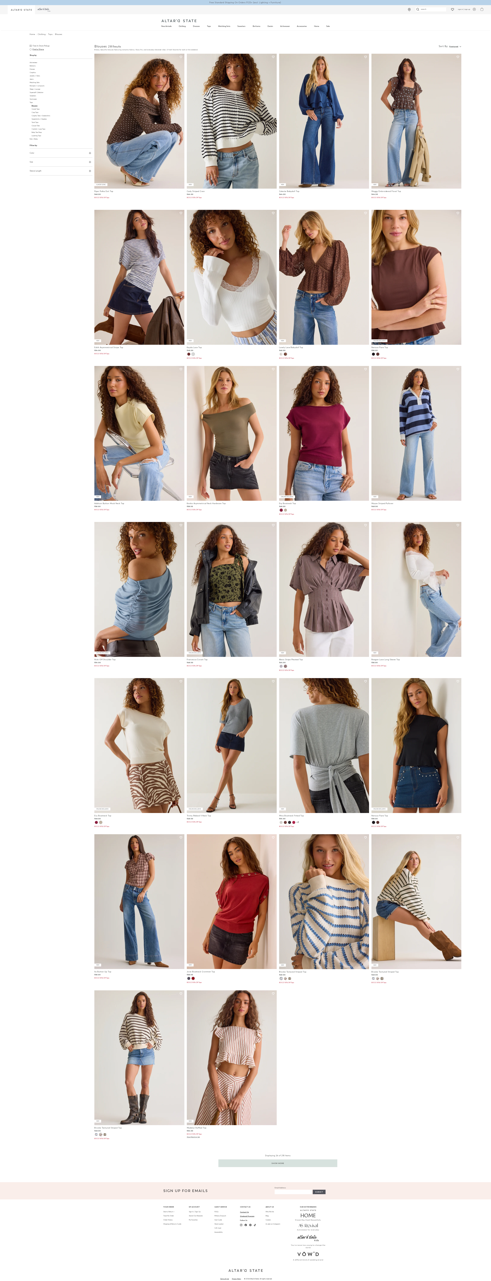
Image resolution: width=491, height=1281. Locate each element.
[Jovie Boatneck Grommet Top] (232, 901)
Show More (278, 1163)
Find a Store (38, 49)
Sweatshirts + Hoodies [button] (39, 119)
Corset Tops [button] (36, 109)
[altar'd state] (179, 20)
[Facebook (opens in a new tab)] (245, 1225)
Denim (270, 26)
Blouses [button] (34, 106)
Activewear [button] (33, 62)
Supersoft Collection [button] (36, 92)
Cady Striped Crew (196, 191)
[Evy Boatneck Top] (324, 433)
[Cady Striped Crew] (232, 121)
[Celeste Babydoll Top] (324, 121)
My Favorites (193, 1220)
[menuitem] (166, 26)
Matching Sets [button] (35, 82)
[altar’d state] (21, 9)
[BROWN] (285, 822)
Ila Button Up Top (102, 972)
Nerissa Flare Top (379, 347)
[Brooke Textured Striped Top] (324, 901)
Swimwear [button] (33, 99)
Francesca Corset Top (197, 660)
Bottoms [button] (33, 66)
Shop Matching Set (193, 1137)
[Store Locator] (409, 9)
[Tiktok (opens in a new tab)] (254, 1225)
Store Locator (219, 1224)
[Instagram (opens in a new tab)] (241, 1225)
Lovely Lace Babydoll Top (291, 347)
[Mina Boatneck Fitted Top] (324, 745)
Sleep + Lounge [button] (35, 89)
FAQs (216, 1212)
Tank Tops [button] (35, 122)
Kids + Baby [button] (34, 139)
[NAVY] (188, 978)
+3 (298, 822)
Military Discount (220, 1216)
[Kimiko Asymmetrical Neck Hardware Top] (232, 433)
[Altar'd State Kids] (308, 1238)
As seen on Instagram (273, 1224)
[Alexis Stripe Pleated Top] (324, 589)
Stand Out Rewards (196, 1216)
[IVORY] (193, 354)
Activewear (285, 26)
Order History (168, 1220)
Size (31, 162)
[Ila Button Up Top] (139, 901)
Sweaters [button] (33, 96)
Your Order (168, 1207)
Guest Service (220, 1207)
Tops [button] (31, 102)
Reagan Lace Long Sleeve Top (385, 660)
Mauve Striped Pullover (382, 503)
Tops (209, 26)
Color (32, 153)
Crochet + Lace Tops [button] (38, 129)
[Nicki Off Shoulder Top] (139, 589)
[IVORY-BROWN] (285, 978)
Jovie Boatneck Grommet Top (201, 972)
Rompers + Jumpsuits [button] (37, 86)
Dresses (196, 26)
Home (316, 26)
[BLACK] (373, 354)
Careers (268, 1220)
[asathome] (308, 1213)
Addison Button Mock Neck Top (109, 503)
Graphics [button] (33, 72)
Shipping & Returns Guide (172, 1224)
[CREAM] (285, 510)
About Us (270, 1207)
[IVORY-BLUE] (281, 978)
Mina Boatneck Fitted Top (291, 816)
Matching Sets (224, 26)
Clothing (182, 26)
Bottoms (256, 26)
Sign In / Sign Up (194, 1212)
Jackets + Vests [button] (35, 76)
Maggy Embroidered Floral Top (386, 191)
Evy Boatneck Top (287, 503)
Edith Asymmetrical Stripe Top (108, 347)
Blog (267, 1216)
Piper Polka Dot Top (103, 191)
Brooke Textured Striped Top (292, 972)
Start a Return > (168, 1212)
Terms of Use (224, 1279)
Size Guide (218, 1220)
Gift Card (217, 1228)
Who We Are (270, 1212)
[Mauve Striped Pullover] (416, 433)
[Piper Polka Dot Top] (139, 121)
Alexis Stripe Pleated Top (291, 660)
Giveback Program (247, 1216)
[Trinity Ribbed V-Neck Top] (232, 745)
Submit (319, 1192)
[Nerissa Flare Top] (416, 277)
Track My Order (168, 1216)
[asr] (308, 1225)
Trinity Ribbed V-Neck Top (199, 816)
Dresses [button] (32, 69)
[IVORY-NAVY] (281, 666)
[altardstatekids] (44, 10)
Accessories (302, 26)
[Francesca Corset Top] (232, 589)
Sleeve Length (35, 171)
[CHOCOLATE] (188, 354)
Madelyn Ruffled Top (197, 1128)
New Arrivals (166, 26)
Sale (328, 26)
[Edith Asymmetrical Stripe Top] (139, 277)
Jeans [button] (32, 79)
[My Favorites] (452, 9)
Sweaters (241, 26)
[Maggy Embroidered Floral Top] (416, 121)
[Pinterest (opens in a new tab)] (250, 1225)
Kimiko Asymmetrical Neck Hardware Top (206, 503)
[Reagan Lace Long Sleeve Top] (416, 589)
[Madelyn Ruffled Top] (232, 1057)
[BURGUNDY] (281, 510)
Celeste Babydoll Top (289, 191)
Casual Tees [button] (36, 126)
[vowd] (308, 1254)
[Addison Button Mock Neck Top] (139, 433)
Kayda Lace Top (194, 347)
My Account (194, 1207)
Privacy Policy (236, 1279)
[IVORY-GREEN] (289, 978)
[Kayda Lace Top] (232, 277)
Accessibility (218, 1232)
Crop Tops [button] (35, 112)
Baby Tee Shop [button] (37, 132)
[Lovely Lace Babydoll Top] (324, 277)
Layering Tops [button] (36, 136)
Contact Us (245, 1207)
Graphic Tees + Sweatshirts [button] (41, 116)
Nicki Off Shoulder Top (105, 660)
